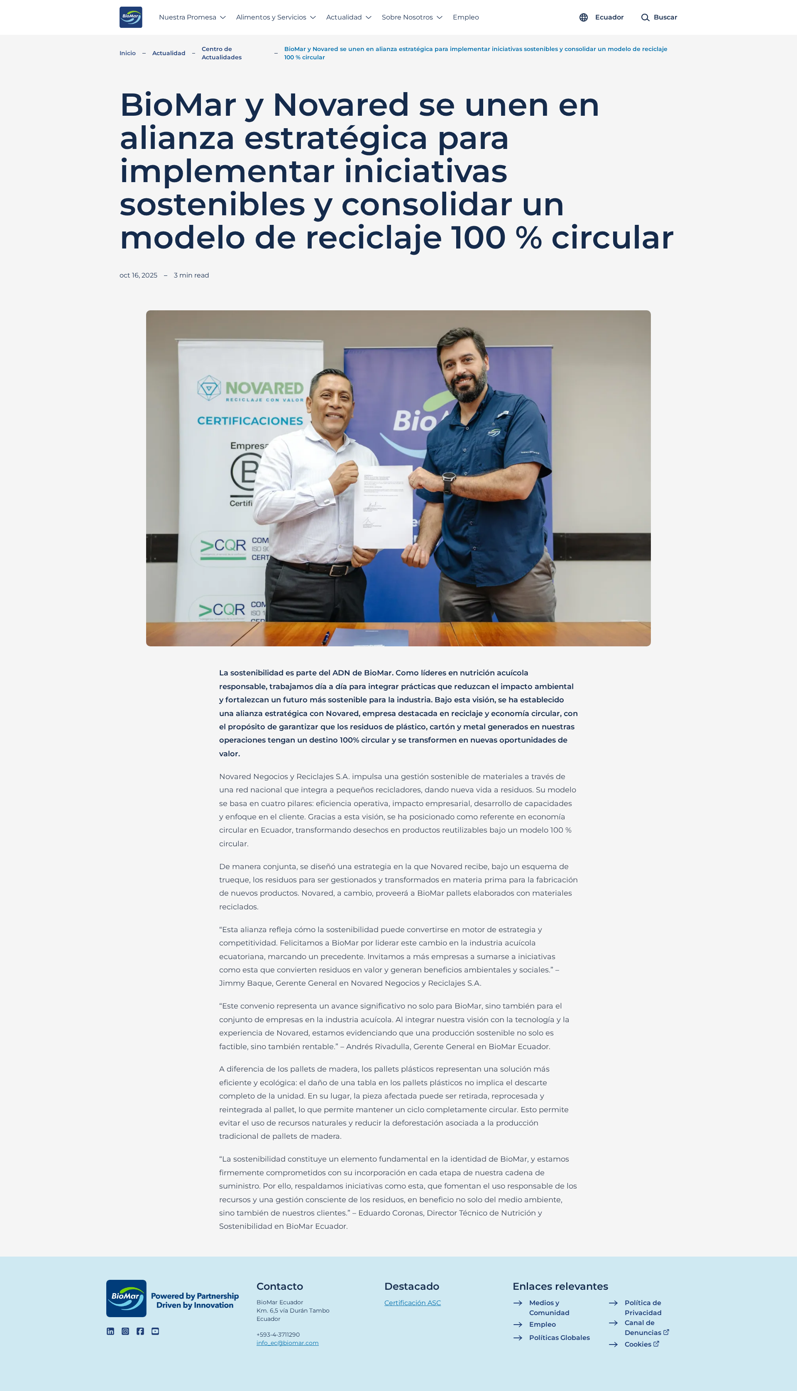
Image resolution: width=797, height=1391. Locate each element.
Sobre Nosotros (407, 17)
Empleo (466, 17)
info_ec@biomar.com (288, 1343)
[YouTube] (155, 1331)
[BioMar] (131, 17)
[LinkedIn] (110, 1331)
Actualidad (344, 17)
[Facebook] (140, 1331)
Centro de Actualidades (222, 53)
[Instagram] (125, 1331)
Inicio (128, 53)
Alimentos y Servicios (271, 17)
